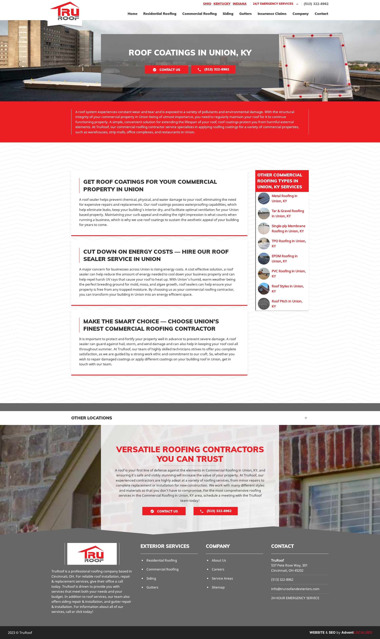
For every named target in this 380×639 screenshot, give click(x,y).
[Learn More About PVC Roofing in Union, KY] (282, 273)
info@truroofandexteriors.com (295, 589)
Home (132, 13)
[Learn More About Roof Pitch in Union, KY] (282, 303)
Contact (321, 13)
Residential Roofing (159, 13)
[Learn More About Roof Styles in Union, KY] (282, 288)
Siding (228, 13)
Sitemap (218, 587)
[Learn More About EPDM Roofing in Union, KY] (282, 258)
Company (301, 13)
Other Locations (91, 417)
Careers (218, 569)
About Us (219, 560)
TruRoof (277, 560)
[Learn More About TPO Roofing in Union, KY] (282, 243)
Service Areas (222, 578)
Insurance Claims (272, 13)
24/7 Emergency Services (273, 4)
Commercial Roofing (199, 13)
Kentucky (222, 4)
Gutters (245, 13)
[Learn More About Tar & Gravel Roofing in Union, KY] (282, 213)
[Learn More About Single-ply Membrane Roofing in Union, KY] (282, 228)
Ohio (207, 4)
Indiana (240, 4)
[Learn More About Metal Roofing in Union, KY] (282, 198)
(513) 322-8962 (316, 4)
